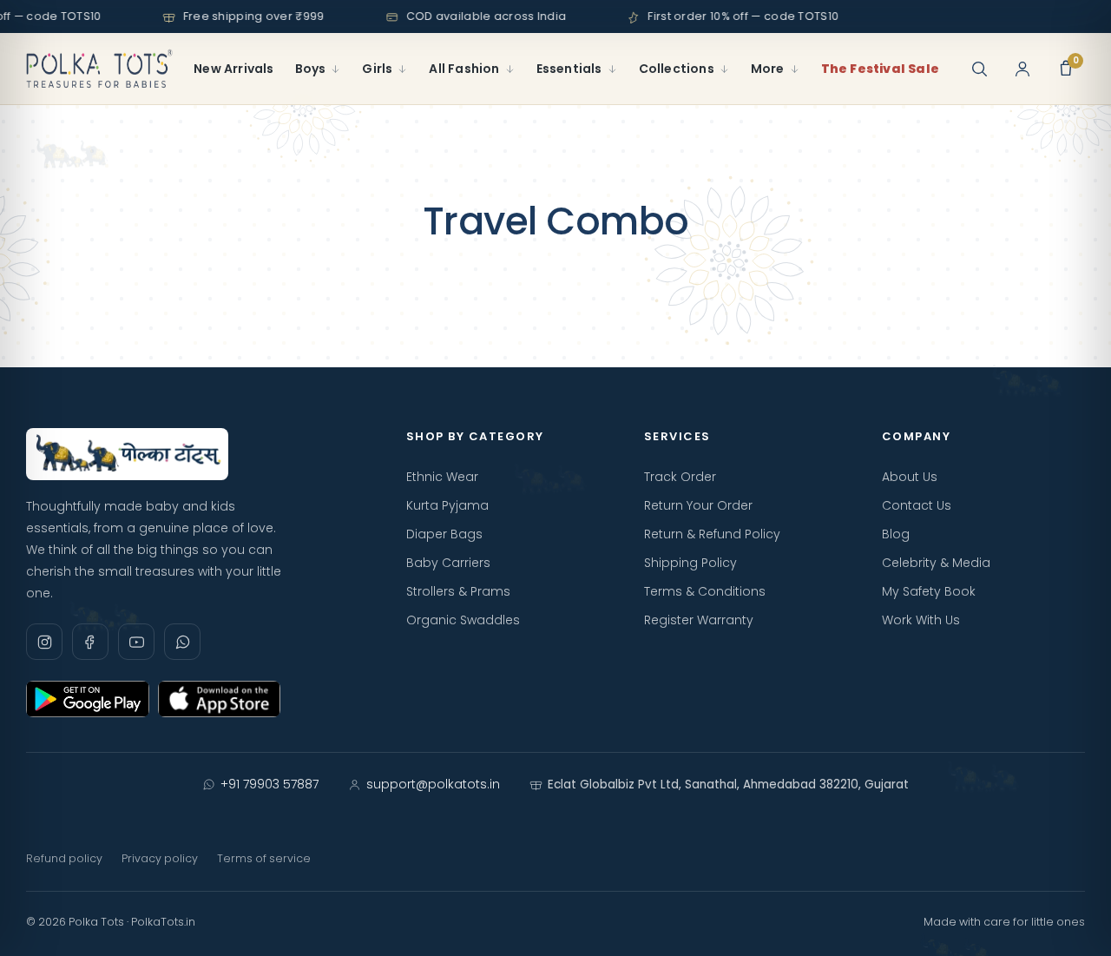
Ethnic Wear (442, 476)
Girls (377, 68)
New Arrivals (233, 68)
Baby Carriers (448, 562)
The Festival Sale (880, 68)
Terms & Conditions (705, 591)
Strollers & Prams (458, 591)
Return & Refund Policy (712, 534)
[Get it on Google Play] (87, 699)
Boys (310, 68)
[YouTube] (136, 641)
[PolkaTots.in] (99, 68)
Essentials (569, 68)
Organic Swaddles (463, 620)
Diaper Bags (444, 534)
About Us (909, 476)
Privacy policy (160, 858)
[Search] (979, 68)
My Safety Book (929, 591)
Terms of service (264, 858)
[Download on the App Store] (219, 699)
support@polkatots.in (433, 784)
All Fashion (464, 68)
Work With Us (921, 620)
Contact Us (916, 505)
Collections (676, 68)
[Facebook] (90, 641)
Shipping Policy (690, 562)
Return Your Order (698, 505)
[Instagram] (44, 641)
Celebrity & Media (936, 562)
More (768, 68)
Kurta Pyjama (447, 505)
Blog (896, 534)
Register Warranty (698, 620)
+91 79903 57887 (269, 784)
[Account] (1022, 68)
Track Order (680, 476)
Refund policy (64, 858)
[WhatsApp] (182, 641)
